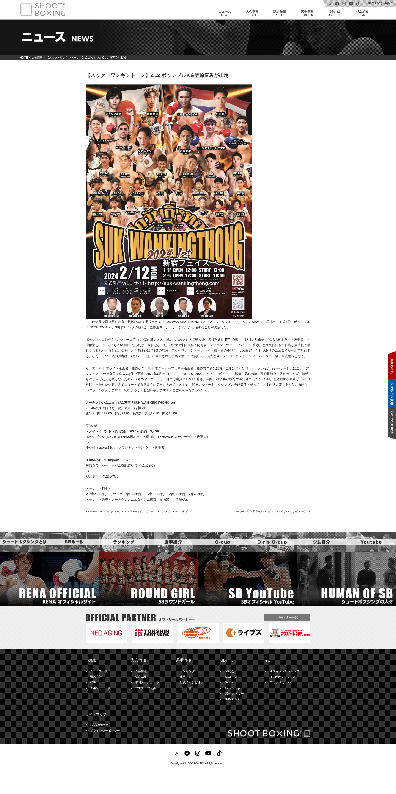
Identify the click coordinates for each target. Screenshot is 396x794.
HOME (91, 660)
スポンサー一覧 (100, 688)
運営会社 (96, 677)
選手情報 (307, 13)
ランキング (187, 671)
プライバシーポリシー (105, 730)
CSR (93, 682)
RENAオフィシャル (283, 677)
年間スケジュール (147, 682)
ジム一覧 (186, 688)
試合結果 (279, 13)
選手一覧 (186, 677)
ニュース (224, 13)
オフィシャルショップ (285, 671)
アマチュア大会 (145, 688)
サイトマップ (96, 714)
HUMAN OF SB (235, 699)
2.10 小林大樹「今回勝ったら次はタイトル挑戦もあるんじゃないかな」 (271, 511)
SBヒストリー (234, 693)
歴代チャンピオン (192, 682)
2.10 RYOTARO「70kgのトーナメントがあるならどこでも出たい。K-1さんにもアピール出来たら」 (139, 511)
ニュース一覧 (99, 671)
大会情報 (252, 13)
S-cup (229, 682)
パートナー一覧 (287, 617)
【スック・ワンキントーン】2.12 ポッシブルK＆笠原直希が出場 (157, 75)
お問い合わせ (99, 725)
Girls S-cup (232, 688)
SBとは (334, 13)
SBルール (231, 677)
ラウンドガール (280, 682)
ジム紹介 (362, 13)
